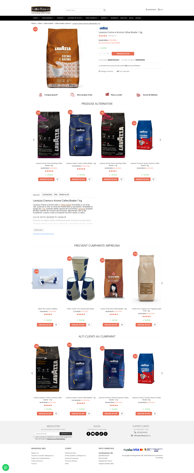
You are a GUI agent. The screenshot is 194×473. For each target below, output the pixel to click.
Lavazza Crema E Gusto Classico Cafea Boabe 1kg (145, 164)
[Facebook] (88, 434)
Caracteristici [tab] (47, 194)
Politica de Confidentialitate (56, 439)
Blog (131, 18)
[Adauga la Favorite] (57, 179)
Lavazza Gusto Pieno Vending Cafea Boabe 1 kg (113, 164)
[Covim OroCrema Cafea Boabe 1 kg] (113, 278)
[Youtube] (93, 434)
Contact (34, 464)
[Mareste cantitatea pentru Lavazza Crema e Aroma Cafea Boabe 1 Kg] (107, 53)
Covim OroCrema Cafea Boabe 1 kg (113, 309)
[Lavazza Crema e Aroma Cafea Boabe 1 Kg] (63, 57)
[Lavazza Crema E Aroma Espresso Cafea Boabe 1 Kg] (113, 368)
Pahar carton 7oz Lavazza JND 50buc (80, 309)
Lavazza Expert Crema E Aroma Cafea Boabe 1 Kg (48, 399)
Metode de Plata (70, 453)
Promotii (114, 18)
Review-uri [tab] (64, 194)
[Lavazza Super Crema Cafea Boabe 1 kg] (81, 135)
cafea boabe (65, 205)
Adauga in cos (123, 54)
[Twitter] (97, 434)
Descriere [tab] (36, 195)
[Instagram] (106, 434)
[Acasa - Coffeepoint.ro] (42, 10)
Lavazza (81, 209)
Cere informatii (124, 71)
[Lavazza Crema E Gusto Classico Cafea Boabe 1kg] (145, 135)
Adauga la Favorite (106, 71)
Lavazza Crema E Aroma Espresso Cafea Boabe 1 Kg (114, 399)
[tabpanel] (63, 57)
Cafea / (40, 23)
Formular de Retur (71, 461)
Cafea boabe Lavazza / (63, 23)
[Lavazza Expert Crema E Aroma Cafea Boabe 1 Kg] (47, 368)
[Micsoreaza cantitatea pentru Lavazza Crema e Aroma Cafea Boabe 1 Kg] (100, 53)
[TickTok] (101, 434)
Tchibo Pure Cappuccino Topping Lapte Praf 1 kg (146, 310)
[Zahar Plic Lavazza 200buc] (47, 279)
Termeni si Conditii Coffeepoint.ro (42, 456)
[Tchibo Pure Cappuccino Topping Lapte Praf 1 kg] (146, 279)
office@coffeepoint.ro (142, 435)
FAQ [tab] (55, 194)
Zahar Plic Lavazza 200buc (48, 309)
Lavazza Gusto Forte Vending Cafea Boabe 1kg (49, 164)
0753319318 (142, 432)
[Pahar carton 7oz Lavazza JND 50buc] (80, 279)
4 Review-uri (112, 36)
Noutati (123, 18)
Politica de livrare (37, 461)
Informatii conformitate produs (43, 234)
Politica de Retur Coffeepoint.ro (75, 456)
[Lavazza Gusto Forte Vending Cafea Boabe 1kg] (49, 135)
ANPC (67, 464)
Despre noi (35, 453)
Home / (34, 23)
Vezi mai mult (38, 230)
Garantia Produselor (71, 458)
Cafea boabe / (49, 23)
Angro (138, 18)
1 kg (43, 209)
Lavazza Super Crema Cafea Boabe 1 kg (81, 163)
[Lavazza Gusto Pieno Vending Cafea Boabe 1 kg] (113, 135)
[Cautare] (105, 10)
